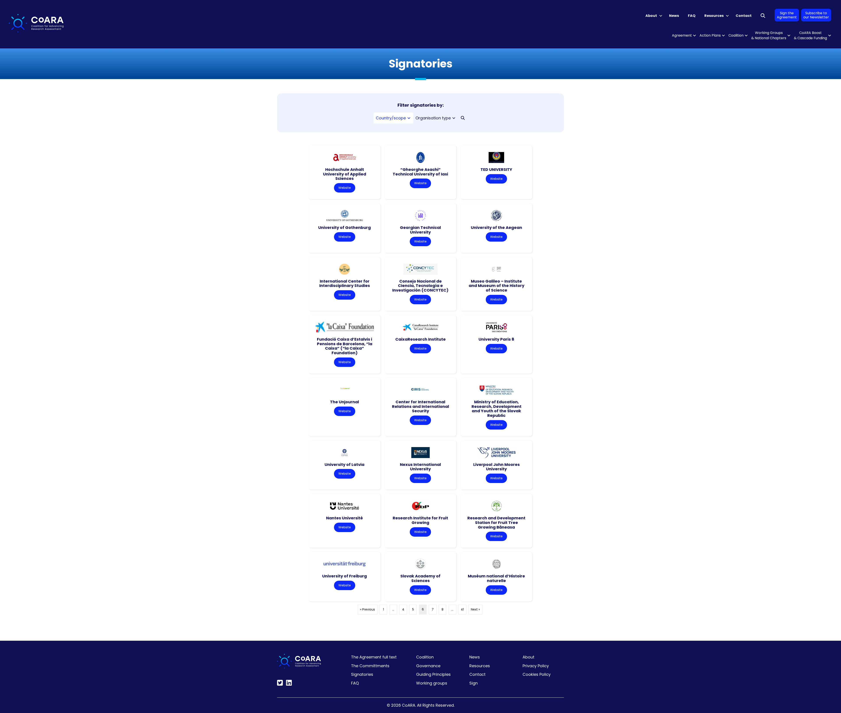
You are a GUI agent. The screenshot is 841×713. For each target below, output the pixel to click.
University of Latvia (344, 464)
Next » (475, 609)
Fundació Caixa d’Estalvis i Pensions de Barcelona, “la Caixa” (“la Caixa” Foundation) (344, 346)
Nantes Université (344, 518)
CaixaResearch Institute (420, 339)
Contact (744, 15)
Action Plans (710, 35)
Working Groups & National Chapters (768, 35)
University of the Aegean (496, 227)
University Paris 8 (496, 339)
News (674, 15)
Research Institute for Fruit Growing (420, 520)
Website (344, 188)
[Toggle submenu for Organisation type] (453, 118)
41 (462, 609)
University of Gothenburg (344, 227)
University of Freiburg (344, 576)
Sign (473, 683)
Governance (428, 666)
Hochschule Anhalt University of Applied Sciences (344, 174)
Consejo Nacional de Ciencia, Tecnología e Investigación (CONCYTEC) (420, 285)
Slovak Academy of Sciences (420, 578)
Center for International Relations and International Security (420, 406)
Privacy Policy (536, 666)
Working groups (431, 683)
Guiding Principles (433, 674)
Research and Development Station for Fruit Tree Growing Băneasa (496, 522)
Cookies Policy (537, 674)
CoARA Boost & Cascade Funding (810, 35)
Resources (714, 15)
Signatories (362, 674)
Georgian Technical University (420, 230)
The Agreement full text (374, 657)
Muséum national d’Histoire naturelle (496, 578)
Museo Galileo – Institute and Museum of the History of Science (496, 285)
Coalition (736, 35)
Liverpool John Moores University (496, 467)
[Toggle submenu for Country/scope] (409, 118)
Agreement (682, 35)
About (651, 15)
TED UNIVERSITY (496, 169)
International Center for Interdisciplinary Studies (344, 283)
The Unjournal (344, 402)
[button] (660, 16)
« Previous (367, 609)
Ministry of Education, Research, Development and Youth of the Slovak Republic (496, 408)
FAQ (691, 15)
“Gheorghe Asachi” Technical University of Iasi (420, 172)
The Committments (370, 666)
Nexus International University (420, 467)
